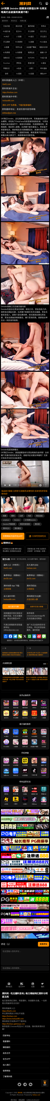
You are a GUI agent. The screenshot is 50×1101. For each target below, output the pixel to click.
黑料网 (37, 524)
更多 (44, 664)
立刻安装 (7, 589)
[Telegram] (15, 636)
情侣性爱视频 (25, 524)
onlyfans (6, 520)
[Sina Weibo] (39, 636)
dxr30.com (8, 579)
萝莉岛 (18, 63)
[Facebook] (10, 636)
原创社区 (14, 21)
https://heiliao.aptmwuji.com (13, 1024)
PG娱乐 (31, 37)
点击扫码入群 (32, 599)
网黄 (4, 516)
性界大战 (19, 47)
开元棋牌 (31, 31)
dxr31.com (31, 579)
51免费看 (18, 52)
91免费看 (6, 52)
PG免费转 (18, 42)
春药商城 (31, 26)
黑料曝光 (18, 528)
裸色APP (43, 74)
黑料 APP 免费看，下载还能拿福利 (16, 105)
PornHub (6, 63)
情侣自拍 (39, 516)
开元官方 (43, 37)
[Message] (44, 636)
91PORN (31, 58)
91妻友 (43, 63)
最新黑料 (5, 21)
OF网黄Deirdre (30, 520)
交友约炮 (6, 26)
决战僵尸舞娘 (31, 47)
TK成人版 (43, 58)
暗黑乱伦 (31, 52)
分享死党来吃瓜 (39, 536)
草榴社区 (6, 68)
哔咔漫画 (43, 68)
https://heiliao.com (9, 92)
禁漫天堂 (31, 63)
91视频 (18, 74)
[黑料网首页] (25, 4)
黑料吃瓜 (6, 528)
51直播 (31, 42)
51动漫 (31, 74)
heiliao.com (31, 568)
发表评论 (43, 944)
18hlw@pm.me (9, 113)
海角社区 (6, 58)
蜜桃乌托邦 (43, 47)
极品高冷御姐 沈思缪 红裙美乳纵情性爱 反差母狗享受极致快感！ (24, 492)
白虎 (21, 516)
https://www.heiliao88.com (13, 1019)
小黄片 (31, 68)
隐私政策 (22, 1100)
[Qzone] (34, 636)
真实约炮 (19, 26)
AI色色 (19, 68)
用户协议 (14, 1100)
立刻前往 (30, 589)
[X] (25, 636)
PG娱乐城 (6, 31)
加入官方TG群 (13, 607)
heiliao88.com (8, 101)
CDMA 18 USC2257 (33, 1100)
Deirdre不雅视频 (9, 524)
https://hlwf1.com (9, 1011)
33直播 (6, 47)
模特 (13, 516)
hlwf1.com (6, 84)
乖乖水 (43, 26)
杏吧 (6, 74)
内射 (29, 516)
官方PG (19, 31)
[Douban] (29, 636)
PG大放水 (43, 42)
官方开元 (43, 31)
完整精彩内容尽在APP (13, 536)
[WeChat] (20, 636)
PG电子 (6, 37)
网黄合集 (23, 21)
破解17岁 (43, 52)
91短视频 (18, 58)
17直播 (18, 37)
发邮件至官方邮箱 (36, 607)
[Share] (6, 636)
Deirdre (17, 520)
